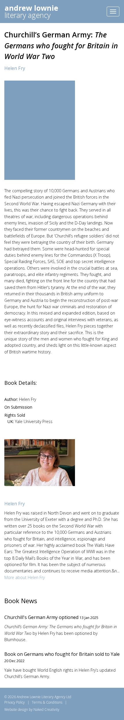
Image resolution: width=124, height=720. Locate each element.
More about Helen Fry (24, 577)
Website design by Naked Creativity (31, 709)
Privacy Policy (14, 702)
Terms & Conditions (47, 702)
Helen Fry (14, 68)
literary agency (31, 11)
